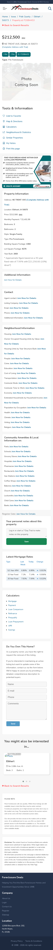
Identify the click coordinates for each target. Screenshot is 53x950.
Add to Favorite (13, 115)
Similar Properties (14, 137)
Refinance (12, 613)
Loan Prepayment (15, 621)
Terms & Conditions (33, 941)
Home (5, 16)
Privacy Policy (17, 941)
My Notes (11, 143)
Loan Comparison (15, 609)
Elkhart (37, 16)
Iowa (13, 16)
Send (13, 724)
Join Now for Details (13, 280)
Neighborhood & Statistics (18, 132)
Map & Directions (14, 121)
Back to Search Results (16, 25)
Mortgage (12, 601)
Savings (11, 630)
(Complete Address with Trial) (15, 47)
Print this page (13, 148)
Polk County (24, 16)
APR (10, 625)
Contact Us (7, 906)
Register (5, 910)
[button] (23, 781)
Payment (12, 605)
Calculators (11, 126)
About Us (6, 898)
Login (4, 902)
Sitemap (5, 914)
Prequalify (12, 617)
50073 (5, 20)
